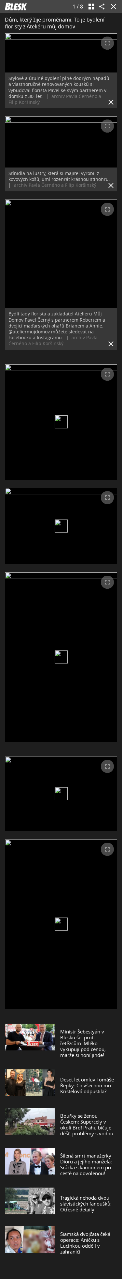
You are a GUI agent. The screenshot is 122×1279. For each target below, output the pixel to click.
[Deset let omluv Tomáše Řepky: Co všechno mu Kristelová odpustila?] (30, 1085)
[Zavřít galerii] (112, 6)
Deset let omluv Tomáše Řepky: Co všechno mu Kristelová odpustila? (87, 1085)
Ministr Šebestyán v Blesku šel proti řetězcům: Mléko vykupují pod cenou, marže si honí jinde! (83, 1043)
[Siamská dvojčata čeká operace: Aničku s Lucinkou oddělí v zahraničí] (30, 1242)
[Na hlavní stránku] (16, 6)
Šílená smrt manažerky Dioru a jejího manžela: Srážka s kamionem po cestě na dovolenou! (86, 1164)
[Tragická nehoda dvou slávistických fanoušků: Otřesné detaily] (30, 1204)
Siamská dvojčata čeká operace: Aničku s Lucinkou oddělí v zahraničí (85, 1243)
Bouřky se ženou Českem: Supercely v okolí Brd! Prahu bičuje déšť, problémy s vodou (86, 1124)
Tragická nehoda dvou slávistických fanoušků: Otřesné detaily (86, 1203)
